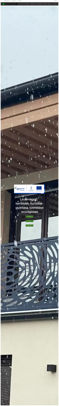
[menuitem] (24, 4)
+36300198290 (19, 0)
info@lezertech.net (14, 0)
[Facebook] (1, 0)
